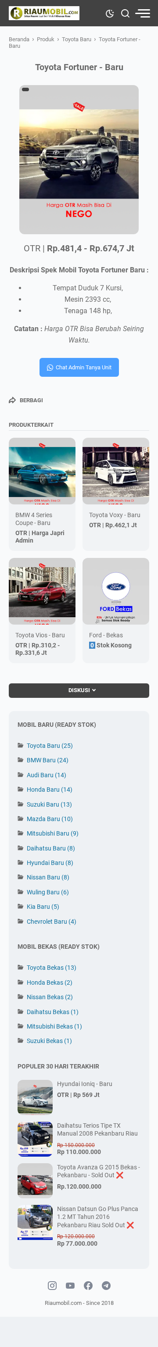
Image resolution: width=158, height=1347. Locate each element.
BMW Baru (47, 760)
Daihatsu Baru (51, 848)
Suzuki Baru (49, 804)
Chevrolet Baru (51, 921)
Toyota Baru (50, 745)
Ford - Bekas (106, 635)
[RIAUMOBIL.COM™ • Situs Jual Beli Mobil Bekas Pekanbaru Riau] (44, 13)
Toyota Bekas (51, 967)
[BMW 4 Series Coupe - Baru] (42, 471)
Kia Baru (43, 906)
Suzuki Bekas (49, 1040)
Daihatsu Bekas (53, 1011)
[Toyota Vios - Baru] (42, 591)
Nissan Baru (48, 877)
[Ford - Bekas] (116, 591)
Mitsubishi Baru (53, 833)
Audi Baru (46, 775)
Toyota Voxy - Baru (114, 514)
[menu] (142, 13)
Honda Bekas (49, 982)
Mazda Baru (50, 818)
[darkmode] (109, 12)
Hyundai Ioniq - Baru (84, 1083)
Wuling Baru (48, 892)
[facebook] (88, 1286)
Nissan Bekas (50, 996)
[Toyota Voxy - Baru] (116, 471)
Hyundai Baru (50, 862)
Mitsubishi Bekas (54, 1026)
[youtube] (70, 1286)
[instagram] (52, 1286)
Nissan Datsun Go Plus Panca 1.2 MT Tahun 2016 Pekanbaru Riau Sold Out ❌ (97, 1216)
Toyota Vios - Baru (40, 635)
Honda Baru (49, 789)
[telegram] (106, 1286)
